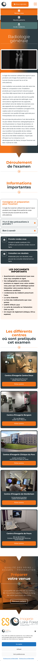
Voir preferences (19, 654)
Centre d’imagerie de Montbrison (19, 494)
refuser (19, 649)
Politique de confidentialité (10, 658)
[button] (35, 631)
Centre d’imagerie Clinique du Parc (19, 454)
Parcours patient (19, 601)
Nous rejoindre (20, 4)
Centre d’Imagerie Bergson (19, 415)
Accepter (19, 644)
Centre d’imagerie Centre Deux (19, 375)
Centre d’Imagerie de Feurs (19, 533)
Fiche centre (19, 384)
